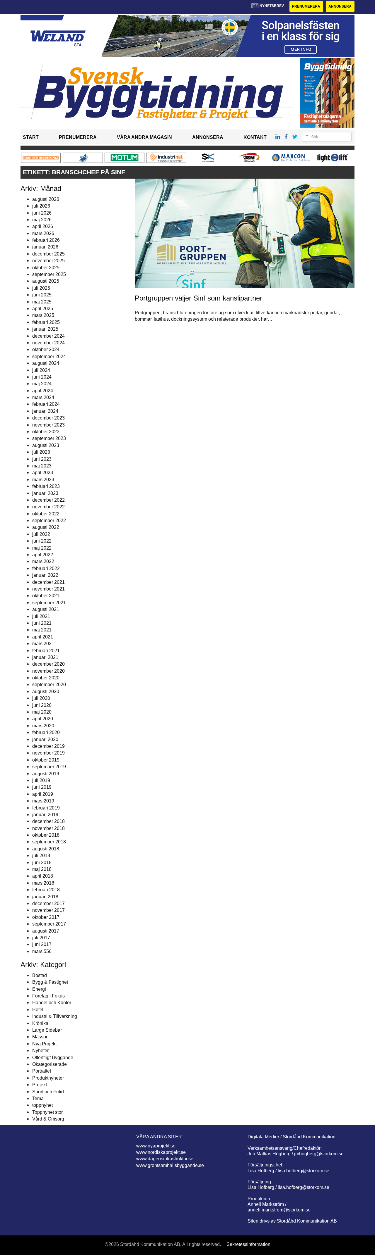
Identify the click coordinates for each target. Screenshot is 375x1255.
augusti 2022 (45, 527)
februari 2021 (46, 650)
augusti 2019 (45, 773)
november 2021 (48, 588)
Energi (39, 989)
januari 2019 (45, 814)
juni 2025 (42, 294)
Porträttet (41, 1070)
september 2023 (49, 438)
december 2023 (48, 417)
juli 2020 (41, 698)
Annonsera (340, 6)
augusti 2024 (45, 363)
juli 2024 (41, 370)
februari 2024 (46, 404)
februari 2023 (46, 486)
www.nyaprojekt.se (155, 1145)
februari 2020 (46, 732)
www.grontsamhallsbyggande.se (170, 1165)
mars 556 (42, 951)
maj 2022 (42, 547)
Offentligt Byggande (52, 1057)
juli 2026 (41, 205)
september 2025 (49, 274)
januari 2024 (45, 411)
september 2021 (49, 602)
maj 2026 (42, 219)
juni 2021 (42, 623)
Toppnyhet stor (47, 1112)
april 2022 (42, 554)
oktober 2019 (45, 759)
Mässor (39, 1036)
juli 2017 (41, 937)
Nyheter (40, 1050)
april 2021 (42, 636)
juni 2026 (42, 212)
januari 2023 (45, 493)
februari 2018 (46, 889)
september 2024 (49, 356)
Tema (38, 1098)
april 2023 (42, 472)
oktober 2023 (45, 431)
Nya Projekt (44, 1043)
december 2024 (48, 336)
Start (31, 137)
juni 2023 (42, 459)
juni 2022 (42, 540)
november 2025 (48, 260)
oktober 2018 (45, 835)
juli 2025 (41, 288)
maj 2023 (42, 465)
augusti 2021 (45, 609)
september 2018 (49, 841)
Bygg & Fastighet (50, 982)
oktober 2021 (45, 595)
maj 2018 (42, 869)
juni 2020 (42, 705)
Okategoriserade (49, 1064)
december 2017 (48, 903)
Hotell (38, 1009)
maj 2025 (42, 301)
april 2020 (42, 718)
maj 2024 (42, 383)
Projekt (39, 1084)
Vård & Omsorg (48, 1118)
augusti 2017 (45, 930)
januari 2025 (45, 329)
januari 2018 (45, 896)
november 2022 (48, 506)
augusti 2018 (45, 848)
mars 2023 (43, 479)
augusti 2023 (45, 445)
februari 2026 (46, 240)
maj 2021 (42, 629)
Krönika (40, 1023)
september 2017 (49, 923)
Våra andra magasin (144, 137)
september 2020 (49, 684)
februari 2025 (46, 322)
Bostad (39, 975)
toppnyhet (42, 1105)
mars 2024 (43, 397)
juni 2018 (42, 862)
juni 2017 (42, 944)
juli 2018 (41, 855)
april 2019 (42, 794)
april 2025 (42, 308)
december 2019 (48, 746)
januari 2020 (45, 739)
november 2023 (48, 424)
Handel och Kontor (51, 1002)
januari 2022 (45, 575)
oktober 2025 (45, 267)
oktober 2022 (45, 513)
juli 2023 (41, 452)
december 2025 (48, 253)
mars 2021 (43, 643)
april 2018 (42, 876)
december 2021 (48, 582)
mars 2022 (43, 561)
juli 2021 (41, 616)
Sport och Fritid (48, 1091)
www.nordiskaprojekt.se (161, 1152)
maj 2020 (42, 712)
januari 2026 (45, 246)
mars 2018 (43, 883)
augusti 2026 (45, 199)
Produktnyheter (48, 1078)
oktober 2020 (45, 677)
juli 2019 (41, 780)
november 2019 (48, 752)
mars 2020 (43, 725)
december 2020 (48, 664)
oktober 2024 (45, 349)
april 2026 (42, 226)
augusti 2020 (45, 691)
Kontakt (255, 137)
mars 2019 (43, 800)
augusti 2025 (45, 281)
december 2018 (48, 821)
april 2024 (42, 390)
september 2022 (49, 520)
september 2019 (49, 766)
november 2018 (48, 828)
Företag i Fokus (48, 995)
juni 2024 (42, 376)
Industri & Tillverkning (54, 1016)
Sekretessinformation (248, 1244)
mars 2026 (43, 233)
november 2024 (48, 342)
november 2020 (48, 671)
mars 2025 (43, 315)
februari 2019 (46, 807)
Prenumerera (306, 6)
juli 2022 (41, 534)
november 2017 (48, 910)
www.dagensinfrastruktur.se (164, 1158)
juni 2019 (42, 787)
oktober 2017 (45, 917)
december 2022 (48, 500)
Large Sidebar (47, 1030)
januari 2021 (45, 657)
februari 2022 (46, 568)
